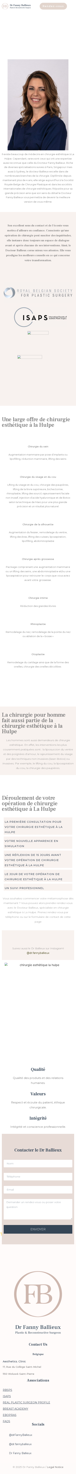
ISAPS (7, 1396)
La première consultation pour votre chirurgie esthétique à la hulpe (34, 827)
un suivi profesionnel (24, 888)
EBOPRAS (9, 1415)
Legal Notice (55, 1467)
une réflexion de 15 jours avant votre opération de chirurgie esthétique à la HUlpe (33, 860)
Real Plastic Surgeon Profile (26, 1402)
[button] (38, 826)
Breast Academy (15, 1408)
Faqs (6, 1421)
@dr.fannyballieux (38, 953)
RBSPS (7, 1390)
